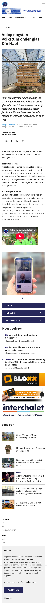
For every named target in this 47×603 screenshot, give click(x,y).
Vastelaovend (20, 17)
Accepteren (13, 590)
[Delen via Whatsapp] (22, 141)
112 (10, 17)
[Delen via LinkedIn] (6, 141)
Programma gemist (9, 530)
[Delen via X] (17, 141)
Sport (41, 17)
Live (3, 523)
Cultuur (32, 17)
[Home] (12, 4)
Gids (3, 526)
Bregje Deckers (8, 124)
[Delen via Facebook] (11, 141)
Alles (4, 17)
